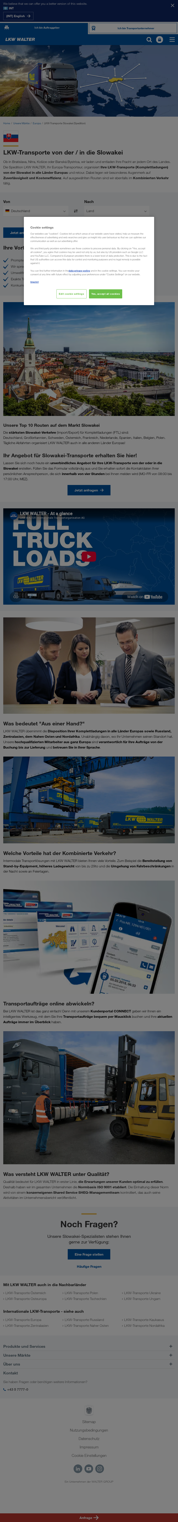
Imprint (34, 281)
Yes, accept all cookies (105, 293)
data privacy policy (79, 270)
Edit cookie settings (71, 293)
